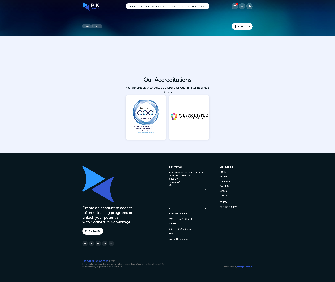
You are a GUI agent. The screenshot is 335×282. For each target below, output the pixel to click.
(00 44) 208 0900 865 (180, 229)
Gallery (171, 6)
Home (94, 26)
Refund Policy (228, 207)
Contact (191, 6)
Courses (225, 181)
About (133, 6)
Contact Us (244, 26)
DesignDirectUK (245, 267)
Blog (181, 6)
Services (144, 6)
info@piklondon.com (179, 239)
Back (88, 26)
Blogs (223, 191)
